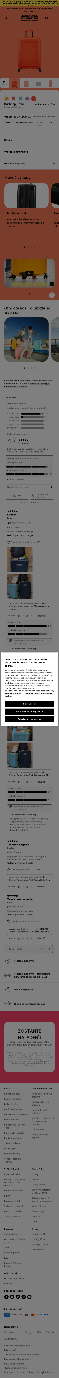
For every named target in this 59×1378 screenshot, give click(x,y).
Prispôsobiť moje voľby (29, 719)
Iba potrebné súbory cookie (29, 711)
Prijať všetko (29, 704)
